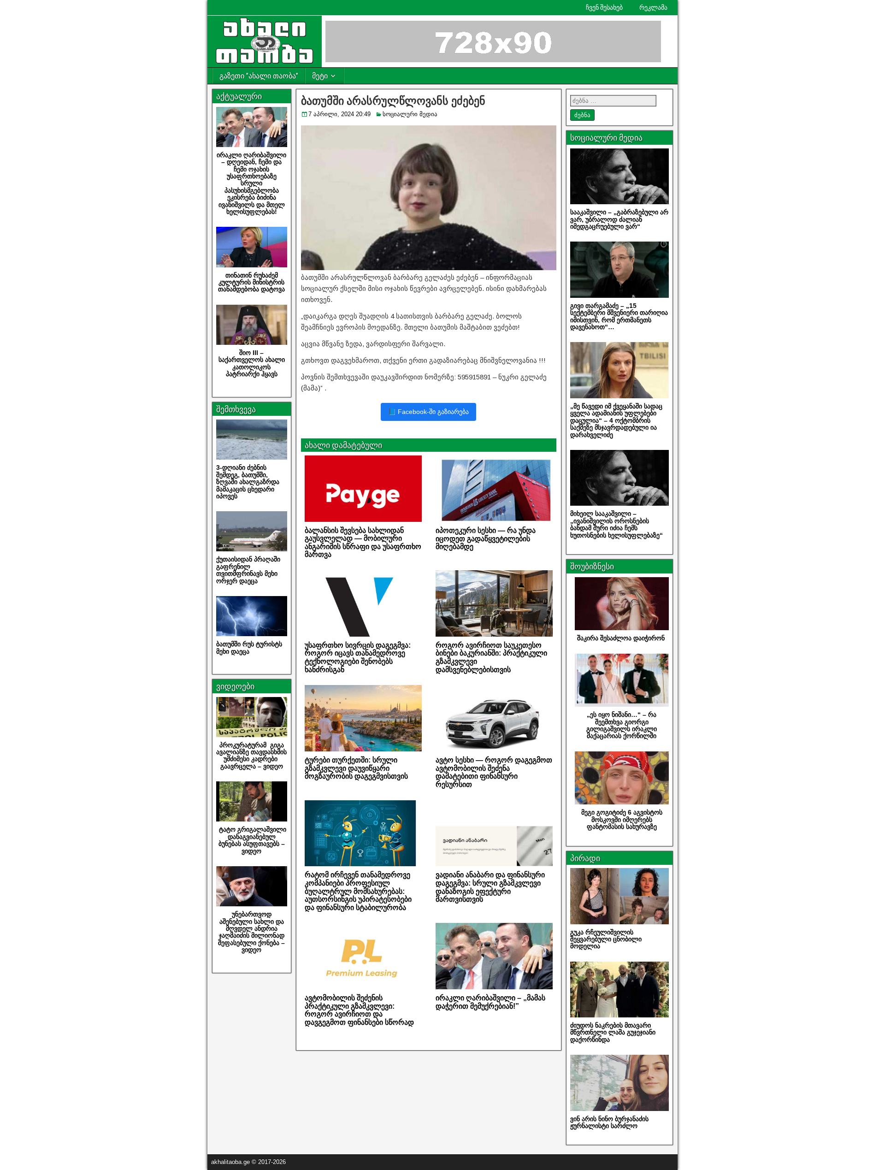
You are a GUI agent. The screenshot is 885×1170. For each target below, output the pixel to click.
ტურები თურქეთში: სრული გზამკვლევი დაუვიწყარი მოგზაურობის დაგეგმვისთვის (356, 768)
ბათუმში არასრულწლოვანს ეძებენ (393, 101)
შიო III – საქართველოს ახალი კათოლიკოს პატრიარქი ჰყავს (251, 363)
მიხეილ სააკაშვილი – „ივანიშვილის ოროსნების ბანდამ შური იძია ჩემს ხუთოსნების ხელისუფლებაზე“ (616, 524)
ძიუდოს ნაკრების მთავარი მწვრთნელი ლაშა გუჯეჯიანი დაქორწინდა (612, 1032)
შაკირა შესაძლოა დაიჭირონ (622, 638)
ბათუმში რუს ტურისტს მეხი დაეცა (250, 647)
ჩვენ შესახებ (604, 7)
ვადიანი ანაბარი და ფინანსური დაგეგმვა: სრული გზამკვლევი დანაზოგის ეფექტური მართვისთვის (490, 887)
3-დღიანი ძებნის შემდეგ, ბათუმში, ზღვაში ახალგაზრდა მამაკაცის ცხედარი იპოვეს (247, 482)
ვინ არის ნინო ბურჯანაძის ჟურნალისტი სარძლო (609, 1122)
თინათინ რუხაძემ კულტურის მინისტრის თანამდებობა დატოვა (251, 282)
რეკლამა (653, 7)
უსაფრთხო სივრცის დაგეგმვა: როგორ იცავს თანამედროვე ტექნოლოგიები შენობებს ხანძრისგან (358, 657)
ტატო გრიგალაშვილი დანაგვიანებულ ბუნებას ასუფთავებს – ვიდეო (251, 840)
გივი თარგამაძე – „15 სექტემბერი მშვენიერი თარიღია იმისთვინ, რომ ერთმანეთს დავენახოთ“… (619, 316)
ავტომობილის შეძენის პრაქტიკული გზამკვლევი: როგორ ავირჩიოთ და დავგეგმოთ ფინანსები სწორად (359, 1010)
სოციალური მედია (410, 114)
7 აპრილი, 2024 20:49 (339, 114)
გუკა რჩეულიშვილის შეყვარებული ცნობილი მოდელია (606, 939)
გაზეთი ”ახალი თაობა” (258, 75)
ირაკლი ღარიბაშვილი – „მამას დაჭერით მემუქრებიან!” (490, 1002)
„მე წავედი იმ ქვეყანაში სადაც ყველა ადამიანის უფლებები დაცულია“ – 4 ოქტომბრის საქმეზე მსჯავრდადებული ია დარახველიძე (616, 420)
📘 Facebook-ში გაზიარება (428, 411)
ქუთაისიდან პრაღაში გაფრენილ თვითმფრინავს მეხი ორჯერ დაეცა (248, 569)
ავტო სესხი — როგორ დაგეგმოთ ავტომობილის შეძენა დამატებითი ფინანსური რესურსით (494, 772)
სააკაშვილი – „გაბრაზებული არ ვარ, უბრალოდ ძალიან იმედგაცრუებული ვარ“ (619, 219)
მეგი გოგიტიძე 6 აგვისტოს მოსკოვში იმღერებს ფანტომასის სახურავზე (621, 819)
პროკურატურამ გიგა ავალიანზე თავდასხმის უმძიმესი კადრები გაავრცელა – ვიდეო (251, 755)
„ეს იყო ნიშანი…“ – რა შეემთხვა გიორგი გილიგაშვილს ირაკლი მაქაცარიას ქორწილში (621, 725)
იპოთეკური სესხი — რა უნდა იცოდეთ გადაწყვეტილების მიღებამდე (486, 538)
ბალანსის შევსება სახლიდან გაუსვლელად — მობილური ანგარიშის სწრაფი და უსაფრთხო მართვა (363, 542)
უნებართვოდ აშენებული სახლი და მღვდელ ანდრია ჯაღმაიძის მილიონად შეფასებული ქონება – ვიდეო (251, 931)
